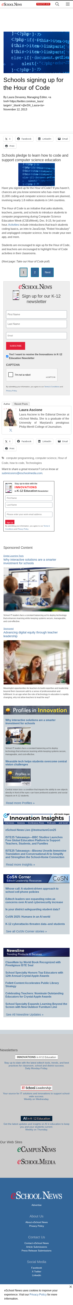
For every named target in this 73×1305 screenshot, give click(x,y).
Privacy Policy (11, 391)
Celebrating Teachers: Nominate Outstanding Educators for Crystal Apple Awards (34, 995)
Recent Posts (21, 404)
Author (7, 404)
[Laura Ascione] (10, 425)
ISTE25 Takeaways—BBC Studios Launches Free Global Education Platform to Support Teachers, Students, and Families (34, 840)
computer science (46, 458)
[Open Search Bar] (57, 4)
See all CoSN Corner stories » (26, 931)
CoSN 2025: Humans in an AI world (27, 916)
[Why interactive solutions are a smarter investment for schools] (36, 610)
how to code (17, 463)
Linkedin (36, 1275)
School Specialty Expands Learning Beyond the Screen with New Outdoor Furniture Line (36, 1005)
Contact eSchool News (36, 1243)
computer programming (20, 458)
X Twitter (36, 1271)
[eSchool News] (12, 4)
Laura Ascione (30, 410)
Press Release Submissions (36, 1250)
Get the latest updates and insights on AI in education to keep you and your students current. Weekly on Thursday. (36, 1127)
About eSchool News (36, 1222)
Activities (13, 224)
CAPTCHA (13, 364)
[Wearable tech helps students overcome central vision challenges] (18, 784)
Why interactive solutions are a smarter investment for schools (29, 561)
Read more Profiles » (20, 803)
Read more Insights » (20, 864)
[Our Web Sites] (36, 1149)
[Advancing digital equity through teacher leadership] (36, 683)
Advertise (37, 1205)
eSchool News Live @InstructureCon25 (30, 830)
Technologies (34, 463)
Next (47, 272)
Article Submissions (36, 1246)
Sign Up (10, 523)
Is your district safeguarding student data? (32, 909)
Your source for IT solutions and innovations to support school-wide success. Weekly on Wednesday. (36, 1096)
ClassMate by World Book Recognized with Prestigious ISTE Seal (33, 964)
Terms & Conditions (51, 387)
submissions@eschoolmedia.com (22, 473)
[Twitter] (11, 430)
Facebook (36, 1267)
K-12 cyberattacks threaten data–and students (35, 924)
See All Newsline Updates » (24, 1014)
